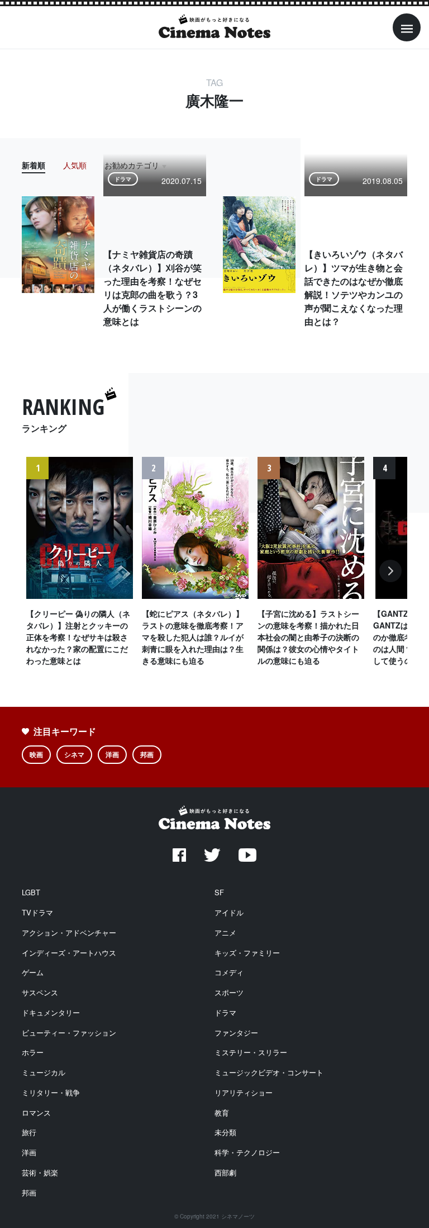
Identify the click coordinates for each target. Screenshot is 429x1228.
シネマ (74, 754)
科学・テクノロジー (247, 1152)
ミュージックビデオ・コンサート (268, 1072)
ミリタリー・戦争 (51, 1092)
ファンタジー (236, 1032)
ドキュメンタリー (51, 1012)
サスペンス (40, 992)
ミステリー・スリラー (250, 1052)
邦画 (147, 754)
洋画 (112, 754)
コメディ (229, 972)
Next (391, 576)
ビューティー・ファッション (69, 1032)
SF (219, 892)
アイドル (229, 912)
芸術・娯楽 (40, 1172)
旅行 (29, 1132)
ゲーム (33, 972)
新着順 (33, 165)
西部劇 (225, 1172)
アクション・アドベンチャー (69, 932)
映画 (36, 754)
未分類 (225, 1132)
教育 (221, 1112)
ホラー (33, 1052)
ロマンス (36, 1112)
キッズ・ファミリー (247, 952)
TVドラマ (37, 912)
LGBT (31, 892)
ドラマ (225, 1012)
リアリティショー (243, 1092)
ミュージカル (43, 1072)
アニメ (225, 932)
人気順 (75, 165)
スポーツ (229, 992)
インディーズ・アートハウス (69, 952)
